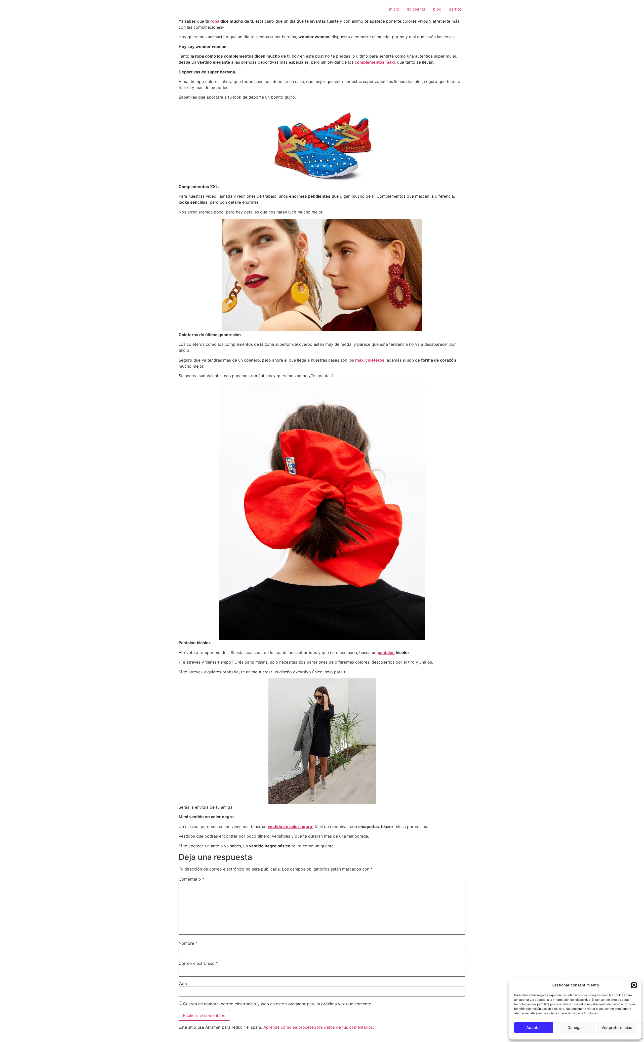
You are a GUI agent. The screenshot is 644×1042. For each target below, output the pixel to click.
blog (437, 9)
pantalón (386, 652)
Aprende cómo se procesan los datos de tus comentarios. (318, 1027)
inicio (394, 9)
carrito (455, 9)
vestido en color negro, (290, 826)
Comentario (191, 879)
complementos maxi (375, 62)
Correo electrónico (198, 963)
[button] (633, 985)
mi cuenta (416, 9)
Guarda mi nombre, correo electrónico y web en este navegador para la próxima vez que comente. (277, 1004)
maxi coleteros (369, 360)
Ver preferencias (616, 1027)
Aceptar (533, 1027)
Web (183, 984)
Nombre (188, 943)
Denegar (575, 1027)
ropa (214, 21)
